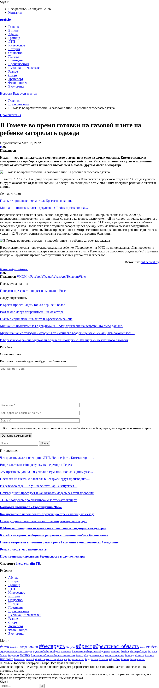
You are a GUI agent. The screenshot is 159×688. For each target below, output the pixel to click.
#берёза (70, 647)
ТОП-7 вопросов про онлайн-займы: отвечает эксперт (38, 500)
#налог (79, 655)
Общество (15, 53)
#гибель (152, 647)
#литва (3, 655)
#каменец (115, 651)
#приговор (19, 659)
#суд (87, 659)
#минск (25, 655)
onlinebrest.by (150, 262)
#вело (142, 647)
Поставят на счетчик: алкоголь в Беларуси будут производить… (45, 479)
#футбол (114, 659)
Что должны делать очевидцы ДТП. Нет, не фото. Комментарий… (47, 457)
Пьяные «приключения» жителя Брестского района (36, 200)
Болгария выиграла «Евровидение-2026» (31, 507)
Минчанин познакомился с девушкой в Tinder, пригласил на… (44, 207)
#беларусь (52, 646)
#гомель (5, 269)
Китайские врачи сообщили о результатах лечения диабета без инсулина (54, 535)
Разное (13, 71)
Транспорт (15, 79)
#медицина (13, 655)
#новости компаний (114, 655)
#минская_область (42, 655)
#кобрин (125, 651)
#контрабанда (138, 651)
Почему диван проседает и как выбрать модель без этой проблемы (47, 493)
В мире (13, 30)
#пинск (139, 655)
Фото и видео (18, 82)
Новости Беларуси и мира (18, 93)
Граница (14, 38)
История (14, 49)
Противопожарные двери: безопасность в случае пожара (42, 556)
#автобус (14, 647)
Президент (15, 60)
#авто (4, 647)
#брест (84, 646)
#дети (15, 269)
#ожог (23, 269)
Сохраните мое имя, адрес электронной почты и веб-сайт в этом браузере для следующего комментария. (78, 428)
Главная (13, 26)
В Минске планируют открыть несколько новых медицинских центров (53, 528)
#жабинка (66, 651)
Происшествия (18, 64)
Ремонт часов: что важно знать (23, 549)
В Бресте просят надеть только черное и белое (32, 305)
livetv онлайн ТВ (28, 563)
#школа (125, 659)
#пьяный (30, 659)
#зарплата (92, 651)
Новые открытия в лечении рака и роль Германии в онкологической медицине (59, 542)
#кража (152, 651)
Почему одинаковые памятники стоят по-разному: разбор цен (43, 521)
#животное (79, 651)
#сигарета (62, 659)
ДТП (11, 41)
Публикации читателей (24, 67)
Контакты (15, 12)
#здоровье (104, 651)
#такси (94, 659)
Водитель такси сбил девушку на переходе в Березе (36, 464)
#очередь (129, 655)
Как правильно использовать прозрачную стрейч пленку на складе (47, 514)
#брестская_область (116, 646)
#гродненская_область (11, 651)
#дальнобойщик (43, 651)
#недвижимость (94, 655)
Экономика (16, 86)
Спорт (12, 75)
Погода (13, 56)
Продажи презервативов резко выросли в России (34, 290)
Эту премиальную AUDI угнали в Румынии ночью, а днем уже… (46, 472)
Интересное (16, 45)
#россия (51, 659)
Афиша (13, 34)
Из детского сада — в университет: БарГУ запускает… (38, 486)
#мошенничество (64, 655)
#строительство (76, 659)
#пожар (149, 655)
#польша (6, 659)
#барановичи (29, 647)
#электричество (137, 659)
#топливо (103, 659)
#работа (40, 659)
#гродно (27, 651)
